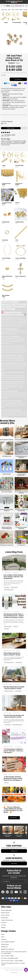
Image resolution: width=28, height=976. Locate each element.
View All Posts (13, 817)
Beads (20, 9)
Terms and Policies (14, 972)
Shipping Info (14, 851)
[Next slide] (26, 2)
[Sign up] (25, 881)
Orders (2, 937)
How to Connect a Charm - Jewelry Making (12, 960)
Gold (13, 9)
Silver (9, 9)
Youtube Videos (5, 944)
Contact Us (4, 922)
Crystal (16, 9)
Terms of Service (5, 915)
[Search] (4, 5)
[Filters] (22, 128)
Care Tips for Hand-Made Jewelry (9, 958)
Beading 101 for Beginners (7, 949)
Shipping (3, 927)
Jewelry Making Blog (6, 910)
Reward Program (5, 912)
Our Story (3, 925)
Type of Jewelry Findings (7, 955)
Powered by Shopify (19, 969)
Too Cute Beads (11, 969)
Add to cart (19, 79)
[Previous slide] (1, 2)
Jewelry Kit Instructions (7, 920)
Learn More (14, 863)
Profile (2, 934)
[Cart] (26, 5)
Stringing (25, 9)
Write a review (10, 128)
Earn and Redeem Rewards (7, 941)
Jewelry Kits (4, 9)
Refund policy (4, 917)
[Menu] (1, 5)
